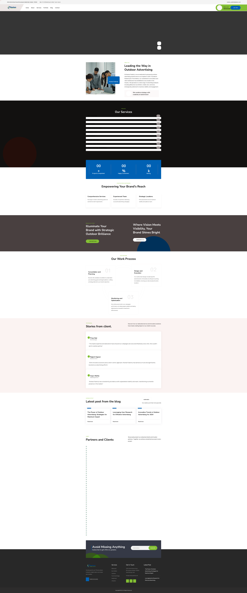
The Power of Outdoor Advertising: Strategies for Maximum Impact (97, 414)
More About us (140, 239)
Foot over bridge (95, 128)
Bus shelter (92, 120)
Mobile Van (114, 578)
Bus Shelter (114, 571)
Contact (57, 7)
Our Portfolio (92, 241)
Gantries (91, 124)
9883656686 (226, 8)
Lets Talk (235, 7)
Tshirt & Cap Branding (97, 148)
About (32, 7)
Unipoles (91, 136)
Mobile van (92, 132)
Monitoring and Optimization (116, 299)
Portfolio (45, 7)
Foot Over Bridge (116, 576)
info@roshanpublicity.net (132, 575)
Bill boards (92, 116)
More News (146, 399)
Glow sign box (94, 144)
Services (39, 7)
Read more (90, 421)
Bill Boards (114, 568)
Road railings (93, 140)
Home (27, 7)
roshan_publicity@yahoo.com (234, 2)
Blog (51, 7)
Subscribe (153, 548)
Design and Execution (138, 272)
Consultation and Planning (94, 273)
